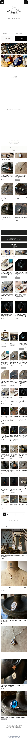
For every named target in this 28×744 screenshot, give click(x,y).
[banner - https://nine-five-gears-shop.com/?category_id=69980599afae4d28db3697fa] (7, 155)
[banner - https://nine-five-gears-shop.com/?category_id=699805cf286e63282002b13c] (21, 252)
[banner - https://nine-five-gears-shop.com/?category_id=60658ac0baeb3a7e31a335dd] (7, 38)
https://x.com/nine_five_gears (12, 737)
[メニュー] (2, 2)
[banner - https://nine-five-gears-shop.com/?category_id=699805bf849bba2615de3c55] (7, 252)
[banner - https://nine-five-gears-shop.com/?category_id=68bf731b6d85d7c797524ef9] (14, 521)
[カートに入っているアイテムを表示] (26, 2)
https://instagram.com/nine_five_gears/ (15, 737)
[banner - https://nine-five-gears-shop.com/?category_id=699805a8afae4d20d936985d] (21, 155)
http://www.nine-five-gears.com (18, 737)
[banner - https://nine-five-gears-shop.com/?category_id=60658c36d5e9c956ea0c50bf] (21, 38)
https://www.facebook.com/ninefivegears (9, 737)
